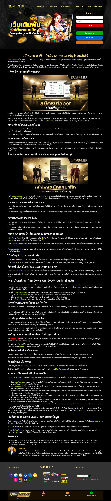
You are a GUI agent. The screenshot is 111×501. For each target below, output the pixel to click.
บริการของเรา (65, 6)
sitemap (88, 6)
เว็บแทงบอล (98, 6)
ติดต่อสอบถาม (89, 33)
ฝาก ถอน (89, 42)
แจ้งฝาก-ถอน (54, 6)
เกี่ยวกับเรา (78, 6)
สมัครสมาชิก (41, 6)
